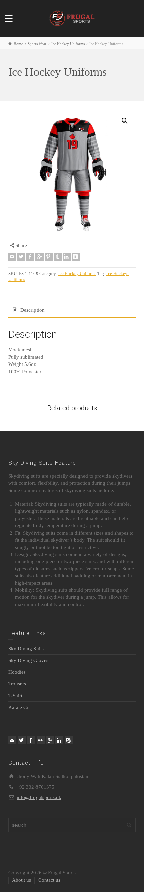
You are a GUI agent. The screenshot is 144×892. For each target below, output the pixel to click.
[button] (125, 121)
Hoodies (17, 672)
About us (21, 880)
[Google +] (39, 257)
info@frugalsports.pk (39, 797)
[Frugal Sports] (72, 17)
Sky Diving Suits (26, 648)
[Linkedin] (67, 257)
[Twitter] (21, 257)
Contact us (49, 880)
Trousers (17, 683)
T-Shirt (15, 695)
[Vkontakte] (76, 257)
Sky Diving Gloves (28, 660)
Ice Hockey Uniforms (77, 273)
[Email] (12, 257)
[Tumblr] (58, 257)
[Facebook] (30, 257)
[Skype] (69, 740)
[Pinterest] (49, 257)
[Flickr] (41, 740)
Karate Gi (18, 707)
